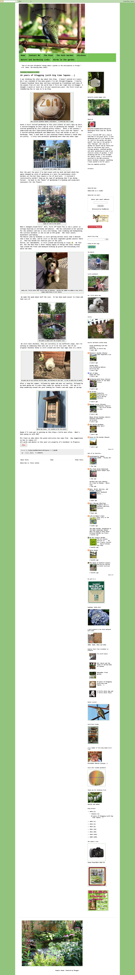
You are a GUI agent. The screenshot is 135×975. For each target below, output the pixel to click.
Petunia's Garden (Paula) (98, 353)
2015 (91, 821)
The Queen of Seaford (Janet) (100, 563)
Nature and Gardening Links (35, 60)
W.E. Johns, (26, 67)
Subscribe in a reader (95, 191)
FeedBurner (105, 209)
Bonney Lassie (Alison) (98, 404)
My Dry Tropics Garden (97, 537)
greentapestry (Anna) (97, 456)
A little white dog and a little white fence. (105, 692)
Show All (110, 449)
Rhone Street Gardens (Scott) (100, 417)
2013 (91, 826)
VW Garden (93, 392)
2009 (91, 837)
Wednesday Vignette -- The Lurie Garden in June (104, 407)
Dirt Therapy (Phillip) (98, 503)
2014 (91, 824)
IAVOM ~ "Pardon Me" (104, 458)
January (94, 814)
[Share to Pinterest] (33, 453)
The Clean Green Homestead (99, 469)
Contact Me (34, 55)
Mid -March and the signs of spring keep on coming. (104, 665)
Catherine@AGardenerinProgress (39, 450)
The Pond (48, 55)
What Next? (101, 426)
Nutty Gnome (94, 550)
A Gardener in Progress (70, 442)
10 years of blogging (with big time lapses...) (47, 75)
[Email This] (26, 453)
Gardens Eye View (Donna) (98, 481)
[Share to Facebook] (31, 453)
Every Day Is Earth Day (98, 348)
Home (23, 55)
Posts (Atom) (34, 463)
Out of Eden (94, 373)
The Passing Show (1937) (38, 67)
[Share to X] (29, 453)
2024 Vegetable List (104, 354)
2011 (91, 832)
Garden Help (94, 365)
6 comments (39, 453)
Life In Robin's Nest (97, 516)
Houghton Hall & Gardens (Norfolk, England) (103, 506)
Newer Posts (25, 460)
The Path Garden (65, 55)
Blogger (76, 970)
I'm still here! (102, 654)
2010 (91, 834)
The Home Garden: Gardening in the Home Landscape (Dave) (100, 529)
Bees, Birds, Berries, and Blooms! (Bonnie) (99, 489)
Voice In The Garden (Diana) (99, 437)
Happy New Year (95, 374)
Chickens (81, 55)
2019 (91, 811)
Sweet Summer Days (103, 470)
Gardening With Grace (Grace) (100, 379)
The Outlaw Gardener (97, 424)
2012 (91, 829)
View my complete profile (96, 164)
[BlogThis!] (27, 453)
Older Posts (79, 460)
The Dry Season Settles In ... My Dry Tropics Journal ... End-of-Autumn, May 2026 (104, 542)
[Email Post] (22, 453)
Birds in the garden (63, 60)
